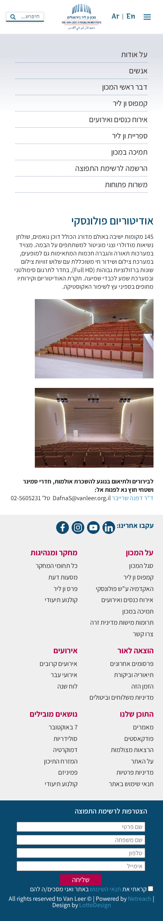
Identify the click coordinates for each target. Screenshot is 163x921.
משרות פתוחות (126, 184)
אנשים (138, 70)
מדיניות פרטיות (135, 772)
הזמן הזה (142, 686)
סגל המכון (141, 565)
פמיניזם (68, 772)
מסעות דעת (63, 577)
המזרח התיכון (61, 761)
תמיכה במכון (129, 152)
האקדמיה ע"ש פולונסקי (125, 588)
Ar (115, 16)
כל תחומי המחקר (57, 565)
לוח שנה (67, 686)
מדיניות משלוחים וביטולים (121, 697)
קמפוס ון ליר (130, 103)
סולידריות (65, 738)
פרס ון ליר (65, 588)
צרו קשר (143, 633)
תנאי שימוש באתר (131, 783)
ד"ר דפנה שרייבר (133, 498)
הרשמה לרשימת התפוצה (111, 168)
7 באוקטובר (63, 727)
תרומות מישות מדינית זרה (122, 622)
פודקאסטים (139, 738)
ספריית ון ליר (130, 135)
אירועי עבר (64, 674)
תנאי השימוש (105, 889)
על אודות (134, 54)
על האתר (142, 761)
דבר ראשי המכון (125, 87)
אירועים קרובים (59, 663)
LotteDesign (95, 905)
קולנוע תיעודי (61, 599)
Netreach (140, 898)
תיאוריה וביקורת (134, 674)
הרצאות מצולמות (132, 749)
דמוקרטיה (65, 749)
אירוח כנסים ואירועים (118, 119)
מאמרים (143, 727)
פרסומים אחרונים (132, 663)
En (130, 16)
